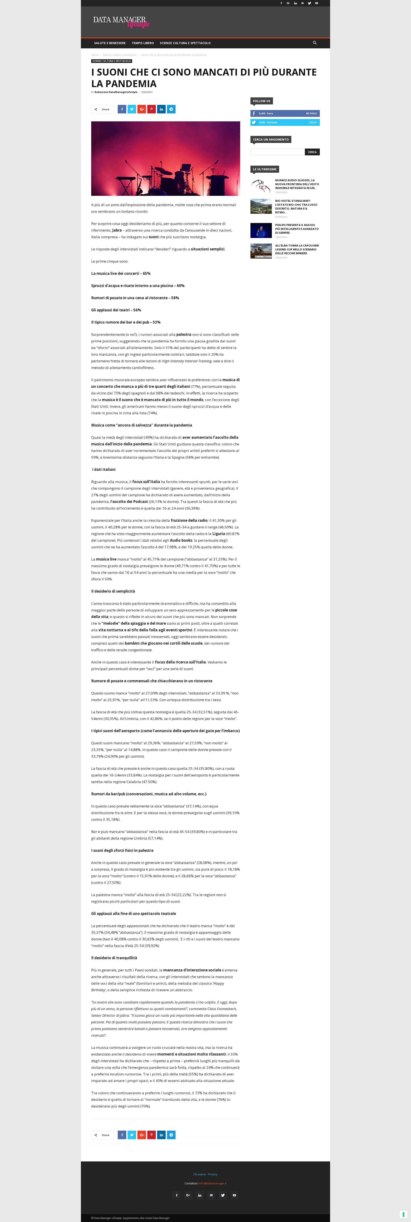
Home (95, 55)
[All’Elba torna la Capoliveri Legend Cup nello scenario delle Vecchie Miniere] (261, 251)
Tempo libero (143, 43)
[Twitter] (309, 3)
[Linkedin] (295, 3)
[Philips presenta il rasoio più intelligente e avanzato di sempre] (261, 230)
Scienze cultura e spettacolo (120, 55)
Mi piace (311, 113)
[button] (315, 43)
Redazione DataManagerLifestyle (116, 92)
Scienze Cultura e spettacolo (185, 43)
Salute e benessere (110, 43)
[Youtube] (316, 3)
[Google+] (288, 3)
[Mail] (302, 3)
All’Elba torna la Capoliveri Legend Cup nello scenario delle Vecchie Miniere (297, 249)
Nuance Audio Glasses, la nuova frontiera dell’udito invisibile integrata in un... (297, 184)
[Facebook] (281, 3)
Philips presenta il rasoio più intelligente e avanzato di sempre (297, 229)
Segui (313, 122)
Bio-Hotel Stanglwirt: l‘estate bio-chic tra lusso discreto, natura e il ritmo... (296, 206)
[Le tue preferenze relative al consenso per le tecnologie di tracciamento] (403, 1214)
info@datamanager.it (212, 1183)
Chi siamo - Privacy (205, 1174)
